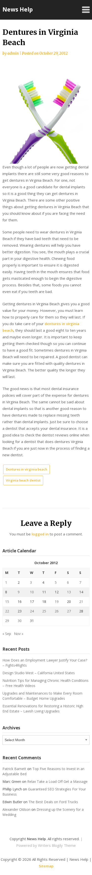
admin (13, 53)
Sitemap (46, 865)
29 (7, 620)
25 (44, 611)
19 (57, 601)
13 (69, 592)
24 (32, 611)
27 (69, 611)
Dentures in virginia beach (26, 469)
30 (20, 620)
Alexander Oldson (16, 809)
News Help (17, 9)
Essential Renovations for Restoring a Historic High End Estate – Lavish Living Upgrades (42, 708)
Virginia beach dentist (23, 480)
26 (57, 611)
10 (32, 592)
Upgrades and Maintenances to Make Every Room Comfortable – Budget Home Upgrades (42, 696)
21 (81, 601)
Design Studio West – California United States (38, 673)
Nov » (18, 633)
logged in (40, 534)
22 (7, 611)
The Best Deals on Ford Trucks (53, 801)
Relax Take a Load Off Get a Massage (57, 781)
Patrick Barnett (14, 768)
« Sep (6, 633)
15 (7, 601)
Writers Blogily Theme (57, 845)
